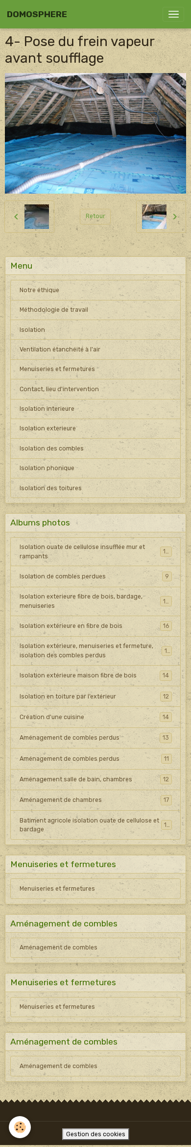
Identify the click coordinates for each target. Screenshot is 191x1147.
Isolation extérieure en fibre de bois (94, 626)
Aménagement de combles (58, 947)
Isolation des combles (52, 448)
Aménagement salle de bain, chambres (94, 779)
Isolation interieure (47, 408)
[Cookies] (20, 1127)
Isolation (32, 329)
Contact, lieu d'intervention (59, 389)
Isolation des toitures (51, 488)
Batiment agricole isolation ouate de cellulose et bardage (95, 825)
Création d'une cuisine (94, 717)
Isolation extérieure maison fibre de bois (94, 675)
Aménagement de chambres (94, 800)
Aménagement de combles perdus (94, 737)
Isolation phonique (47, 468)
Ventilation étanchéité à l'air (60, 349)
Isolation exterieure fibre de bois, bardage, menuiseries (95, 601)
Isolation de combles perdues (94, 576)
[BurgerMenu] (173, 14)
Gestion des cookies (95, 1134)
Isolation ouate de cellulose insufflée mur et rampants (94, 551)
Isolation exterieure (48, 428)
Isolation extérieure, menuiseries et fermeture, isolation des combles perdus (95, 650)
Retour (95, 216)
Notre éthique (39, 290)
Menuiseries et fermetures (57, 369)
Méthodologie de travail (54, 309)
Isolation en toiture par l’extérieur (94, 696)
